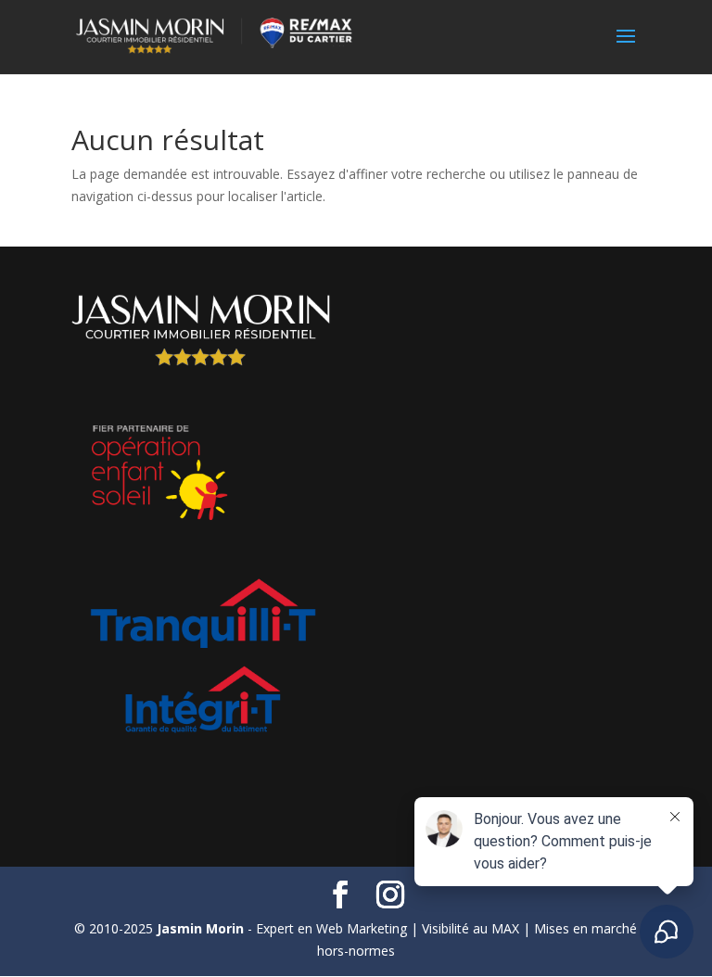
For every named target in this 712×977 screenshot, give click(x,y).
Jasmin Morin (200, 928)
